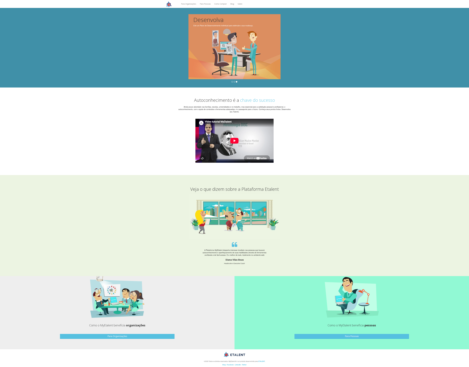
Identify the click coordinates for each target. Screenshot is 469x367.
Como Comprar (220, 4)
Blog (232, 4)
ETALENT (261, 361)
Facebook (230, 365)
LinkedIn (238, 365)
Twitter (244, 365)
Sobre (240, 4)
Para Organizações (188, 4)
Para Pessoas (205, 4)
